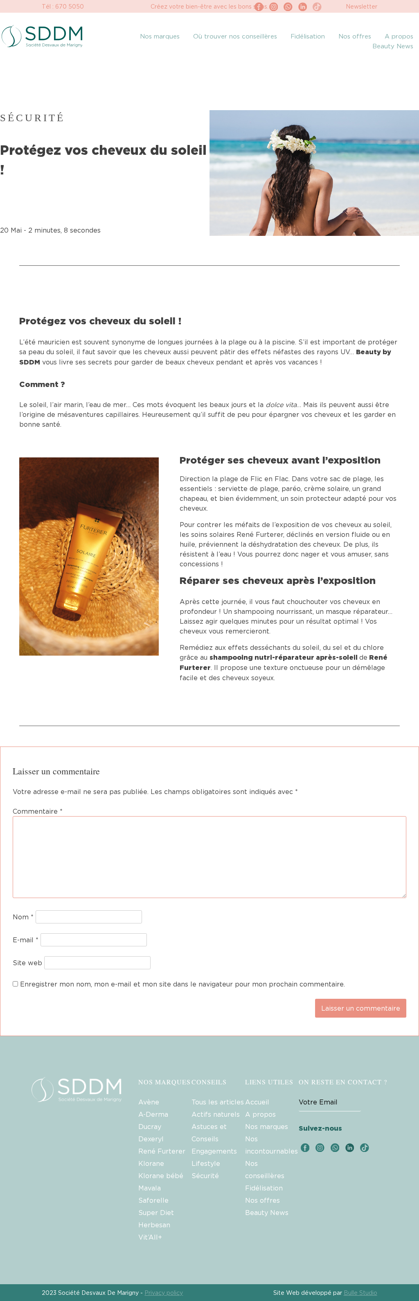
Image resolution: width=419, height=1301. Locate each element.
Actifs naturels (215, 1114)
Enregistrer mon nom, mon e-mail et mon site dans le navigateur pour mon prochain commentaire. (182, 984)
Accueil (257, 1102)
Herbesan (154, 1225)
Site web (27, 962)
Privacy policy (163, 1293)
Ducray (149, 1126)
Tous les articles (217, 1102)
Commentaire (38, 811)
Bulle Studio (360, 1293)
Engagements (214, 1151)
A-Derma (153, 1114)
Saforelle (153, 1200)
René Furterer (161, 1151)
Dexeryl (151, 1139)
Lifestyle (205, 1163)
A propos (399, 36)
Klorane (151, 1163)
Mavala (149, 1188)
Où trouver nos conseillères (235, 36)
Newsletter (361, 6)
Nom (23, 917)
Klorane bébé (160, 1175)
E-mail (25, 940)
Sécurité (205, 1175)
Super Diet (156, 1212)
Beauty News (392, 46)
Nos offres (354, 36)
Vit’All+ (150, 1237)
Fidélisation (308, 36)
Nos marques (160, 36)
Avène (148, 1102)
